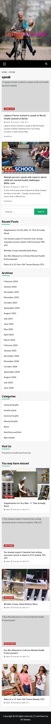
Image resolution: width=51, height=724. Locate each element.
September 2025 (12, 308)
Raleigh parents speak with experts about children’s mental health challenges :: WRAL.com (25, 180)
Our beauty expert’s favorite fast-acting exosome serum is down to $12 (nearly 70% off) (24, 241)
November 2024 (11, 361)
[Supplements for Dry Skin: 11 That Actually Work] (25, 484)
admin (8, 122)
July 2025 (8, 318)
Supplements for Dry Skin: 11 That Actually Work (24, 232)
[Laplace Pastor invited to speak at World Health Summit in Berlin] (25, 96)
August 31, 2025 (18, 187)
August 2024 (10, 377)
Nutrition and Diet (12, 432)
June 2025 (9, 324)
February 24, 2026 (19, 608)
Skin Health (9, 437)
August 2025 (10, 313)
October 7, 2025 (18, 122)
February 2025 (11, 345)
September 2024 (12, 372)
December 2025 (11, 292)
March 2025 (9, 340)
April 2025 (9, 334)
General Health (11, 405)
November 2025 (11, 297)
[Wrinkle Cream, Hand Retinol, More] (25, 585)
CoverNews (39, 716)
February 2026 (11, 281)
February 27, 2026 (19, 510)
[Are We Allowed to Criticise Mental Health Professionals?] (25, 631)
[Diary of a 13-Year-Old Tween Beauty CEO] (25, 680)
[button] (4, 63)
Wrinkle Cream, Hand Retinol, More (20, 250)
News (6, 426)
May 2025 (8, 329)
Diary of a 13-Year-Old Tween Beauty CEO (24, 264)
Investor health (11, 416)
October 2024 (10, 366)
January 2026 (10, 286)
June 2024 (9, 388)
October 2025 (10, 302)
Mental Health (10, 170)
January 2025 (10, 350)
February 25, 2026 (19, 561)
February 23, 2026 (19, 703)
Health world (9, 109)
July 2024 (8, 382)
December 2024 (11, 356)
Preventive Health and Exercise (16, 452)
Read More (8, 136)
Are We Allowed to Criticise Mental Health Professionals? (24, 257)
